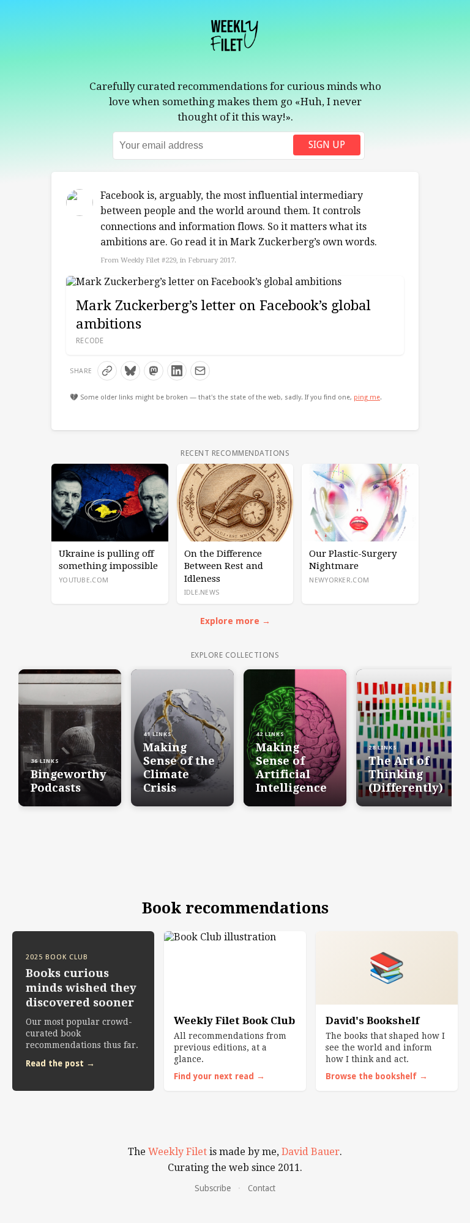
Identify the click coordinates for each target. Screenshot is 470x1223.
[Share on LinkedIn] (177, 371)
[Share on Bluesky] (130, 371)
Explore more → (235, 621)
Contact (261, 1188)
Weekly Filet (177, 1152)
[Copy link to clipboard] (107, 371)
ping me (367, 397)
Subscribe (213, 1188)
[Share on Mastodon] (153, 371)
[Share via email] (200, 371)
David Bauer (311, 1152)
